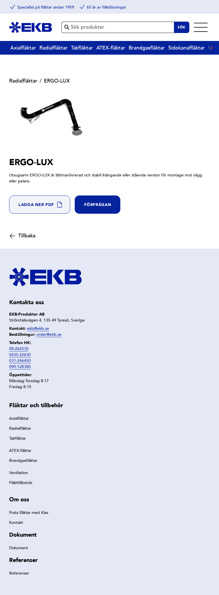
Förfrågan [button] (97, 204)
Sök (182, 27)
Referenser (19, 573)
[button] (39, 204)
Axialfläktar (23, 48)
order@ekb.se (49, 334)
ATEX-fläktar (110, 48)
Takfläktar (82, 48)
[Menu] (201, 27)
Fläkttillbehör (21, 482)
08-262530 (19, 348)
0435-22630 (20, 354)
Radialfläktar (53, 48)
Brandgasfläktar (147, 48)
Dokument (18, 548)
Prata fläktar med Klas (28, 512)
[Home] (30, 27)
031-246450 (20, 360)
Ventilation (18, 472)
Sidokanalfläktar (186, 48)
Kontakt (16, 522)
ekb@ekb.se (38, 328)
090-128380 (20, 366)
